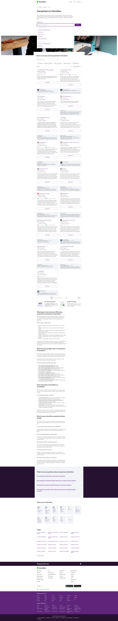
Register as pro (51, 572)
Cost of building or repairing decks (44, 377)
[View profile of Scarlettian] (70, 128)
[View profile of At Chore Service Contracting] (47, 205)
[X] (42, 586)
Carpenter (53, 605)
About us (61, 572)
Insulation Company (62, 611)
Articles (72, 581)
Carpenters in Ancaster (64, 532)
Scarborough (61, 597)
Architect (60, 605)
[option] (55, 30)
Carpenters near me (40, 555)
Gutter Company (39, 611)
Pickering (38, 600)
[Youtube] (40, 586)
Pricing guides (73, 579)
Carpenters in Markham (64, 544)
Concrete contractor (47, 611)
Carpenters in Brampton (41, 551)
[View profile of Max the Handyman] (47, 154)
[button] (77, 66)
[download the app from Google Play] (77, 586)
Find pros (78, 24)
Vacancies (61, 576)
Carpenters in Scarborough (41, 541)
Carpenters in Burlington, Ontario (41, 533)
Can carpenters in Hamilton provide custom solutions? (51, 476)
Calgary (45, 595)
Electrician (45, 605)
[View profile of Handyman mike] (70, 205)
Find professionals (40, 576)
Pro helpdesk (50, 577)
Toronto (38, 595)
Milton (45, 600)
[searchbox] (55, 25)
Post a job (70, 1)
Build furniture (40, 34)
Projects (72, 576)
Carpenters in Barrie (74, 541)
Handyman (76, 605)
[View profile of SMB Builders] (47, 283)
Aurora (60, 600)
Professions (73, 572)
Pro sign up (79, 1)
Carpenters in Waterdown (41, 536)
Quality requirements (51, 574)
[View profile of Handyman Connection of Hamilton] (47, 231)
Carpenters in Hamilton (52, 547)
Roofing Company (62, 608)
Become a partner (63, 577)
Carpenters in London (63, 541)
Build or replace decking (42, 38)
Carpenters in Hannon (63, 536)
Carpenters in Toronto (52, 551)
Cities (72, 577)
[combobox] (55, 36)
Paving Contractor (54, 608)
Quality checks (39, 577)
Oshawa (68, 597)
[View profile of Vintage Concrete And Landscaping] (70, 231)
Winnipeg (75, 595)
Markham (75, 597)
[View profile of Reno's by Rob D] (47, 105)
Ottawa (53, 595)
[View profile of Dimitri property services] (47, 179)
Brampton (53, 597)
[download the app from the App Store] (69, 586)
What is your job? (40, 22)
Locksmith (68, 605)
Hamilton (45, 597)
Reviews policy (50, 576)
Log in (75, 1)
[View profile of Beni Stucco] (70, 179)
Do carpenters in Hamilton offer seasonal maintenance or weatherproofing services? (56, 490)
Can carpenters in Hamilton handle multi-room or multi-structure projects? (56, 480)
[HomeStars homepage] (42, 2)
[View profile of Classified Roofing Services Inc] (47, 128)
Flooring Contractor (55, 611)
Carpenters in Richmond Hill (53, 541)
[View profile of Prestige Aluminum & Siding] (47, 81)
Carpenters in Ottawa (74, 544)
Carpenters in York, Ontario (41, 544)
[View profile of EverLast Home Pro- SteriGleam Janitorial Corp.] (70, 154)
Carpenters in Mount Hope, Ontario (53, 537)
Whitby (53, 600)
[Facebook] (38, 586)
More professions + (77, 611)
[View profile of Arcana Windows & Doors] (70, 81)
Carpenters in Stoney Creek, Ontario (53, 533)
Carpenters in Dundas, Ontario (75, 533)
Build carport (40, 32)
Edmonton (60, 595)
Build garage (40, 36)
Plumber (38, 605)
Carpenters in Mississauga (64, 551)
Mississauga (69, 595)
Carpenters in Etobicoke (64, 547)
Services (72, 574)
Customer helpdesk (40, 579)
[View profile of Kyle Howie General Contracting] (70, 257)
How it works (39, 574)
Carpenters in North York (75, 536)
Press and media (62, 574)
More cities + (69, 600)
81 (66, 297)
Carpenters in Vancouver (41, 547)
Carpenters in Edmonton (75, 547)
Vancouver (38, 597)
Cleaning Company (40, 608)
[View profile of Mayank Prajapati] (47, 257)
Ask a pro (38, 581)
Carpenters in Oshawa (52, 544)
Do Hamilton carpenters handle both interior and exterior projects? (54, 485)
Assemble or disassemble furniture (44, 29)
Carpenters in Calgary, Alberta (75, 552)
